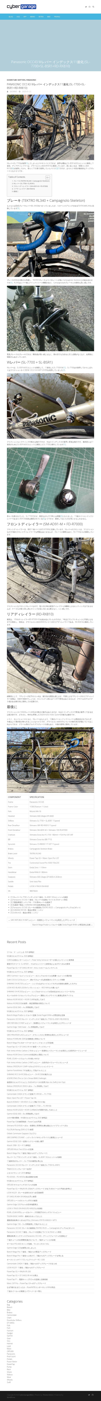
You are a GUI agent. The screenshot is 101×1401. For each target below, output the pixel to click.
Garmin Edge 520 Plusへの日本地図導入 (22, 1204)
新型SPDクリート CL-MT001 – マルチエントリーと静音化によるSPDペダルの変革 (38, 964)
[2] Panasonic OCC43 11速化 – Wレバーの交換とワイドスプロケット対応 (39, 900)
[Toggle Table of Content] (46, 177)
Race (9, 1369)
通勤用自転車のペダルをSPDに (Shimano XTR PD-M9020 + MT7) (32, 1220)
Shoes (9, 1372)
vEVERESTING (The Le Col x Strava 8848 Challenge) (26, 1078)
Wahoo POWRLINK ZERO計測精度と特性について (26, 1039)
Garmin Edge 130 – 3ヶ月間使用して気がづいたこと (27, 1224)
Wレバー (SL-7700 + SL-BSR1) (24, 183)
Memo (32, 17)
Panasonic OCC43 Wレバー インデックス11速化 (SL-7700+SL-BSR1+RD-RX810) (38, 1019)
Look (9, 1346)
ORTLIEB (10, 1351)
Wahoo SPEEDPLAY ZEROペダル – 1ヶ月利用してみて (28, 1086)
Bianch (9, 1307)
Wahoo (10, 1374)
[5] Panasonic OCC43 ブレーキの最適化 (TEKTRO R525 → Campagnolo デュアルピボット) (45, 907)
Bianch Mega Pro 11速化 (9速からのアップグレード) (27, 1153)
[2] (57, 168)
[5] (18, 208)
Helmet (10, 1343)
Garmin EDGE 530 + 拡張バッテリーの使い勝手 (25, 1141)
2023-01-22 (26, 91)
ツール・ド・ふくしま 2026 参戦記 (20, 952)
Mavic (9, 1349)
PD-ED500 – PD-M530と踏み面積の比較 (22, 1177)
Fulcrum (10, 1330)
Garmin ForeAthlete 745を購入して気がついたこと (26, 1070)
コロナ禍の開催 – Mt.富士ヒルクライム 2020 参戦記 (27, 1117)
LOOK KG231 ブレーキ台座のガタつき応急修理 (25, 1192)
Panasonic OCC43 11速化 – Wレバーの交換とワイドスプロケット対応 (34, 1232)
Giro (8, 1341)
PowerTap (11, 1364)
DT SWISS (10, 1323)
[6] (13, 168)
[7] (59, 168)
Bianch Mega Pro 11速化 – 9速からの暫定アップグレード (29, 1252)
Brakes (9, 1312)
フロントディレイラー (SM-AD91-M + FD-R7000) (31, 186)
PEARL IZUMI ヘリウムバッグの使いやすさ (23, 1058)
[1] (27, 163)
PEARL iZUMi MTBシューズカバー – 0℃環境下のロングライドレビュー (34, 1212)
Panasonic (31, 80)
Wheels (10, 1380)
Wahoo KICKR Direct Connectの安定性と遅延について (28, 1054)
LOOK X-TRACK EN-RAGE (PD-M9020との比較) (24, 1208)
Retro (41, 17)
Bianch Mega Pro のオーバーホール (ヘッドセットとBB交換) (30, 1043)
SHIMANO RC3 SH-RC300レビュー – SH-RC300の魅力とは (29, 1074)
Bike (48, 17)
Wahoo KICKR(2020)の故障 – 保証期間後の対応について (28, 1003)
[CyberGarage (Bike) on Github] (89, 6)
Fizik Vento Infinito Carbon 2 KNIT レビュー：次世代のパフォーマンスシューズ (37, 1062)
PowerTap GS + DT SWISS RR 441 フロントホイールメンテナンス (32, 968)
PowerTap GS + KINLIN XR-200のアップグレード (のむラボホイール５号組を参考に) (39, 1188)
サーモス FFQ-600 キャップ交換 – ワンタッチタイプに (28, 1244)
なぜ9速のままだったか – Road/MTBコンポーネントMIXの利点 (31, 1287)
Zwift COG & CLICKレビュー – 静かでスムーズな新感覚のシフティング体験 (36, 979)
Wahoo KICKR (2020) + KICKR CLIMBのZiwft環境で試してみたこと (32, 1110)
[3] (61, 516)
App (25, 17)
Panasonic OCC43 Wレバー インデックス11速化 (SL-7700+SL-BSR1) (33, 1165)
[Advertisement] (50, 38)
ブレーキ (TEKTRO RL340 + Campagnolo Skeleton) (31, 181)
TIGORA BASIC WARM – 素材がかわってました (24, 1216)
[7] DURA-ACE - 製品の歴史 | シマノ (24, 912)
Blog (11, 17)
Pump (9, 1367)
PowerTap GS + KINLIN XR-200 (19, 1271)
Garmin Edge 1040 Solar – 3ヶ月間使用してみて (25, 1027)
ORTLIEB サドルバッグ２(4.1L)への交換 (22, 1185)
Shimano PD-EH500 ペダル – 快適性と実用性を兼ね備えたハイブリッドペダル (37, 1125)
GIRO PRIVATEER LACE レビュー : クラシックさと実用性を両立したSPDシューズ (38, 1035)
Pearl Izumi (11, 1356)
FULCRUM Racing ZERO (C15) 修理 (20, 1129)
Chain (9, 1317)
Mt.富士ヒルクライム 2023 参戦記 (20, 1011)
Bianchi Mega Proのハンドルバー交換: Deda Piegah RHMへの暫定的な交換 (62, 925)
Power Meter (12, 1361)
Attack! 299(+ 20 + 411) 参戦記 (19, 1145)
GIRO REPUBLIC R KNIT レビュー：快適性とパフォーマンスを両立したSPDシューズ (41, 920)
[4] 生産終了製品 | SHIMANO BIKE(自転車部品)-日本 (30, 905)
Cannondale (12, 1315)
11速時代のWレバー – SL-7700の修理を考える (25, 1161)
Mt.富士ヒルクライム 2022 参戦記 (20, 1031)
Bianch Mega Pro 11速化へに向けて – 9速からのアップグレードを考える (35, 1255)
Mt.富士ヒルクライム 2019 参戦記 (20, 1181)
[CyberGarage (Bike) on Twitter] (85, 6)
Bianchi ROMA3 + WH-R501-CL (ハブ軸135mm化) (26, 1102)
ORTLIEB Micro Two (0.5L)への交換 (20, 1149)
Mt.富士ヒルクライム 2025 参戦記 (20, 972)
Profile (57, 17)
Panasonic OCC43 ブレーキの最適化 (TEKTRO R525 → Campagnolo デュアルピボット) (40, 1228)
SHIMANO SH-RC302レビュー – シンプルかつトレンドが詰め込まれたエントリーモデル (41, 991)
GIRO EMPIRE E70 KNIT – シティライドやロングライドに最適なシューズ (35, 1137)
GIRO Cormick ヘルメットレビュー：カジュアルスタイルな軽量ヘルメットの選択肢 (39, 976)
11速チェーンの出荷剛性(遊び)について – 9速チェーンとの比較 (31, 1240)
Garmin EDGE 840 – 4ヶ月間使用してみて (23, 1007)
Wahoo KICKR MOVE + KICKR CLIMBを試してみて (26, 999)
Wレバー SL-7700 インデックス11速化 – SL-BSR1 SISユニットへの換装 (34, 1157)
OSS (18, 17)
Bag (8, 1305)
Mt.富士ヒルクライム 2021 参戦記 (20, 1090)
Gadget (10, 1333)
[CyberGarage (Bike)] (21, 6)
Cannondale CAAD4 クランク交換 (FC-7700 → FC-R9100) (29, 1106)
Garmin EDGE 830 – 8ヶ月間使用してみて (23, 1114)
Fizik (8, 1325)
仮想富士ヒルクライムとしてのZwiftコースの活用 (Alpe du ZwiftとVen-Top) (36, 1082)
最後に (16, 191)
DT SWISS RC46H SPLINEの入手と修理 (21, 1196)
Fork (8, 1328)
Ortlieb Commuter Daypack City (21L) (21, 1133)
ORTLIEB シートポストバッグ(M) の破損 (22, 1200)
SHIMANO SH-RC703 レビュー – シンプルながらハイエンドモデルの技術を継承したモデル (42, 983)
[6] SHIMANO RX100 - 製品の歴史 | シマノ (27, 910)
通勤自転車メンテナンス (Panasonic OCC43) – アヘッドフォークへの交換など (37, 1236)
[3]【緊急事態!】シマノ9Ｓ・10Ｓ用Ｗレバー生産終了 (31, 902)
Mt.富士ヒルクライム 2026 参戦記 (20, 956)
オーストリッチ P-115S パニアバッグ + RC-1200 (26, 1259)
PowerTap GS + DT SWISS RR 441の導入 (22, 1275)
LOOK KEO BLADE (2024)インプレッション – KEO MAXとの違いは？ (33, 987)
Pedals (9, 1359)
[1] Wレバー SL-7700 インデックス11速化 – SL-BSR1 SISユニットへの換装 (39, 897)
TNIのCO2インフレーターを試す (19, 1169)
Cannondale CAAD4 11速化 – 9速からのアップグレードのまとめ (32, 1263)
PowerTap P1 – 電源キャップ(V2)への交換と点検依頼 (27, 1279)
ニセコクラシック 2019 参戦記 (19, 1173)
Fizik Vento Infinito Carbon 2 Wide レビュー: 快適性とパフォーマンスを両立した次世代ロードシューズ (47, 1050)
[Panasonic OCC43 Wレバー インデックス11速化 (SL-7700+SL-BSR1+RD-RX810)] (50, 127)
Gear (9, 1338)
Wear (9, 1377)
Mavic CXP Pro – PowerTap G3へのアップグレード (26, 1283)
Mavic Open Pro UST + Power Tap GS (21, 1098)
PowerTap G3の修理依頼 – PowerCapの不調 (24, 1121)
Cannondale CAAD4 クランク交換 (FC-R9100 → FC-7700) (29, 1094)
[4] (44, 519)
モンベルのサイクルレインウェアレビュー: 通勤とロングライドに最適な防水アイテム (40, 995)
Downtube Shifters (16, 80)
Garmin (10, 1336)
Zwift (9, 1382)
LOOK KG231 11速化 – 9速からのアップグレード (26, 1267)
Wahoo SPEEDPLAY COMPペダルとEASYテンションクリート (30, 1066)
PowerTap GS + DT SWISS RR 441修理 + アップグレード (28, 1047)
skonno (13, 91)
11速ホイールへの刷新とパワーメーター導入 (24, 1291)
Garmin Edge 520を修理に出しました (21, 1248)
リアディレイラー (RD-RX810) (24, 189)
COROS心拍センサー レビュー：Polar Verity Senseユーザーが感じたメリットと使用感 (40, 960)
